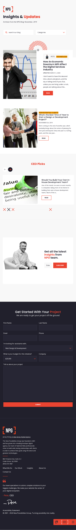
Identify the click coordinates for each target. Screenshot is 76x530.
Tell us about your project (13, 364)
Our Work (18, 468)
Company (42, 354)
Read (48, 93)
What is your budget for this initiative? (17, 354)
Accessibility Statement (11, 510)
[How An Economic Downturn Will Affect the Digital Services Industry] (19, 74)
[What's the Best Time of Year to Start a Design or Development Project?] (20, 128)
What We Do (7, 468)
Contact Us (7, 472)
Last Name (43, 323)
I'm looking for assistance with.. (15, 344)
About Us (42, 468)
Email (5, 333)
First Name (7, 323)
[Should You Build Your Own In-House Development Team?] (21, 190)
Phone (41, 333)
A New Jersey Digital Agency (21, 437)
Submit (38, 404)
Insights (30, 468)
